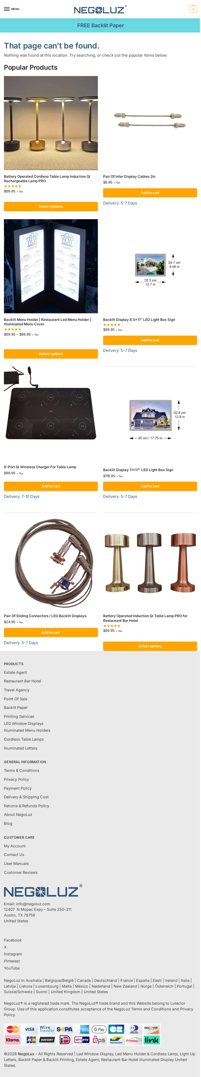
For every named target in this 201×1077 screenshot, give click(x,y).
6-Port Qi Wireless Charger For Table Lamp (40, 467)
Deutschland (105, 980)
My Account (15, 846)
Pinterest (12, 961)
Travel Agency (16, 690)
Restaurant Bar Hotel (22, 681)
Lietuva (25, 986)
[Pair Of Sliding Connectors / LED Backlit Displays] (51, 562)
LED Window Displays (23, 723)
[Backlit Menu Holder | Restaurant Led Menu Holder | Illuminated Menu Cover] (51, 266)
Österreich (164, 986)
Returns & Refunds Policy (26, 806)
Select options (51, 206)
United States (96, 991)
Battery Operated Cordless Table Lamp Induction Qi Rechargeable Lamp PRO (47, 178)
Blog (8, 823)
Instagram (13, 954)
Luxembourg (47, 986)
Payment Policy (18, 788)
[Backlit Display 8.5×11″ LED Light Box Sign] (150, 266)
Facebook (13, 940)
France (126, 980)
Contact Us (14, 854)
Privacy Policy (16, 779)
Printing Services (19, 716)
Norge (146, 986)
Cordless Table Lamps (24, 739)
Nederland (101, 986)
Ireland (171, 980)
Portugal (184, 986)
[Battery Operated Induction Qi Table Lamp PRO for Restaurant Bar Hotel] (150, 562)
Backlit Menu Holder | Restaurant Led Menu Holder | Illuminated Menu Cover (47, 321)
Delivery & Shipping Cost (26, 797)
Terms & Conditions (22, 770)
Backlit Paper (15, 707)
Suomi (41, 991)
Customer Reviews (21, 872)
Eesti (157, 980)
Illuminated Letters (20, 748)
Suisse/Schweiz (18, 991)
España (142, 980)
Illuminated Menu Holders (27, 730)
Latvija (10, 986)
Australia (34, 980)
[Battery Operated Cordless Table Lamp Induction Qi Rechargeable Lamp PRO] (51, 123)
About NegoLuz (18, 814)
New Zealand (125, 986)
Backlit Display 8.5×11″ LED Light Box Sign (139, 319)
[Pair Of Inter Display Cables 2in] (150, 123)
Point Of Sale (15, 699)
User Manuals (16, 863)
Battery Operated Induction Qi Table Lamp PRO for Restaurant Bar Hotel (145, 618)
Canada (84, 980)
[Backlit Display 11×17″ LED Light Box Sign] (150, 416)
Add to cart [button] (150, 193)
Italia (185, 980)
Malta (67, 986)
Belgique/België (59, 980)
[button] (192, 9)
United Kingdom (65, 991)
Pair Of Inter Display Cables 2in (129, 176)
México (81, 986)
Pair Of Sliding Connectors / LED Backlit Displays (45, 616)
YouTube (12, 968)
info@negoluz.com (33, 904)
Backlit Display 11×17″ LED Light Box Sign (138, 470)
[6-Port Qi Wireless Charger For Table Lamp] (51, 414)
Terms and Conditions (151, 1009)
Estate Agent (15, 672)
